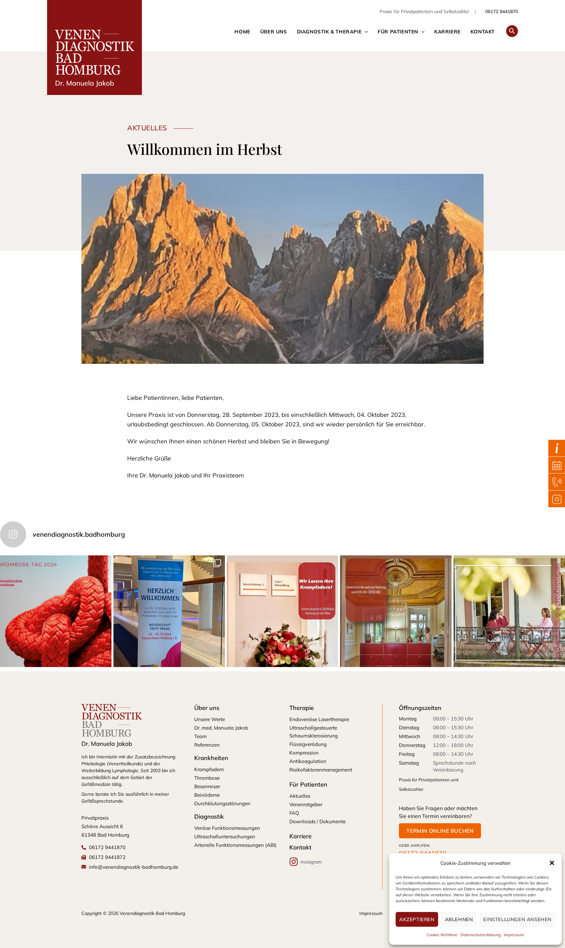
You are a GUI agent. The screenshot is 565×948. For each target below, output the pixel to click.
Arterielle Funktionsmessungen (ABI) (235, 845)
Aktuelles (299, 796)
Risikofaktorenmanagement (320, 770)
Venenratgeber (305, 804)
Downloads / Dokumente (317, 821)
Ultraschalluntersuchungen (224, 836)
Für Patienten (398, 31)
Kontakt (483, 31)
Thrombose (207, 778)
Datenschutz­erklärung (481, 934)
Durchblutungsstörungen (222, 803)
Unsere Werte (209, 719)
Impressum (514, 934)
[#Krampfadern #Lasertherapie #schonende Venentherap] (282, 611)
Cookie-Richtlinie (442, 934)
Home (242, 31)
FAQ (294, 813)
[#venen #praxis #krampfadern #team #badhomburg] (509, 611)
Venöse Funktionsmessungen (227, 828)
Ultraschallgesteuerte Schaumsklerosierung (313, 732)
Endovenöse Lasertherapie (319, 719)
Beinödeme (207, 795)
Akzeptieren (417, 919)
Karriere (447, 31)
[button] (552, 863)
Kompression (304, 753)
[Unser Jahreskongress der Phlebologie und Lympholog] (169, 611)
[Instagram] (294, 861)
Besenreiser (207, 786)
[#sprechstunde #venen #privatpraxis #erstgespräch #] (396, 611)
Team (200, 736)
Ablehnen (459, 919)
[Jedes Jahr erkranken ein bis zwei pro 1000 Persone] (55, 611)
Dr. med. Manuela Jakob (221, 728)
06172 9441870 (501, 11)
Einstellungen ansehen (517, 919)
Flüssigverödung (308, 744)
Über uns (273, 31)
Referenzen (207, 745)
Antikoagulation (307, 761)
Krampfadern (209, 769)
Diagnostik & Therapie (329, 31)
